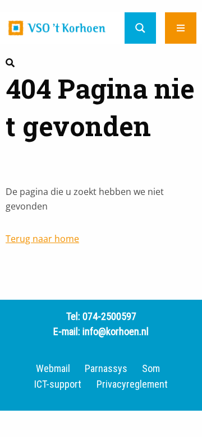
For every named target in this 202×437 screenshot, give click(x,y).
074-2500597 (109, 316)
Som (151, 369)
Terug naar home (42, 239)
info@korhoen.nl (115, 331)
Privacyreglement (132, 384)
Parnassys (106, 369)
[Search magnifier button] (140, 28)
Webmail (53, 369)
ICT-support (57, 384)
